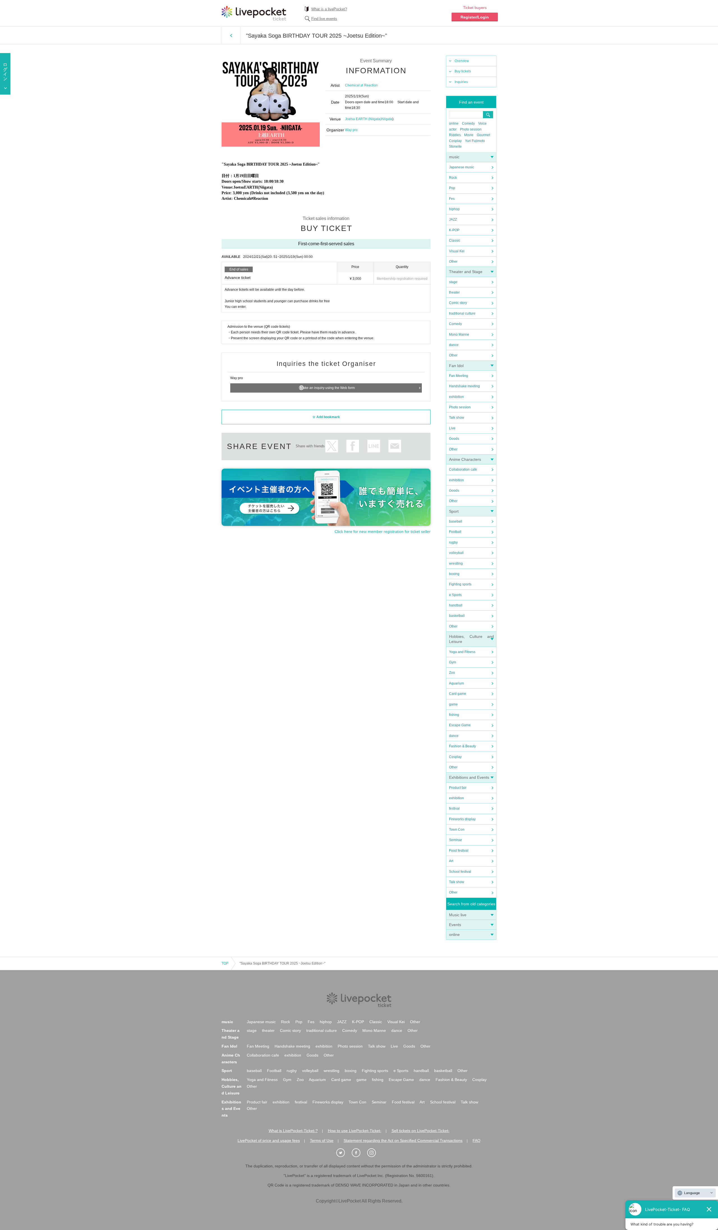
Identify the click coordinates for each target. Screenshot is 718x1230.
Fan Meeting (458, 376)
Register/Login (475, 17)
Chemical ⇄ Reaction (361, 85)
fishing (454, 715)
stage (453, 282)
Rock (453, 178)
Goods (454, 439)
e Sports (455, 595)
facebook (352, 446)
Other (453, 262)
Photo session (471, 129)
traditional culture (462, 313)
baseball (455, 521)
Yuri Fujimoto (475, 141)
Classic (454, 240)
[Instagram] (374, 1152)
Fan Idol (456, 365)
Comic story (458, 303)
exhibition (456, 397)
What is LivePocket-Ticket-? (293, 1130)
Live (452, 428)
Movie (468, 135)
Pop (452, 188)
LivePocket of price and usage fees (269, 1140)
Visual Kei (456, 251)
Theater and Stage (465, 271)
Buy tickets (463, 71)
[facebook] (359, 1152)
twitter (331, 446)
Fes (452, 199)
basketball (457, 616)
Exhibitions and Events (469, 777)
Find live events (324, 19)
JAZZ (453, 219)
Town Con (456, 830)
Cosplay (455, 141)
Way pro (351, 130)
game (453, 704)
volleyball (456, 553)
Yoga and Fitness (462, 652)
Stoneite (455, 146)
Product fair (457, 788)
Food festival (458, 851)
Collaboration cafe (463, 469)
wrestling (456, 563)
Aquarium (456, 683)
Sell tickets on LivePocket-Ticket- (421, 1130)
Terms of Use (321, 1140)
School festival (460, 872)
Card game (457, 694)
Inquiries (461, 82)
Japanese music (461, 167)
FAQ (476, 1140)
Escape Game (460, 725)
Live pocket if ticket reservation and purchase (254, 13)
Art (451, 861)
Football (455, 532)
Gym (452, 662)
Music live (457, 915)
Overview (462, 61)
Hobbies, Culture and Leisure (231, 1086)
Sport (454, 511)
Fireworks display (462, 819)
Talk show (456, 418)
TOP (225, 963)
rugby (453, 542)
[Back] (231, 35)
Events (455, 924)
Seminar (455, 840)
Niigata (386, 119)
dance (454, 345)
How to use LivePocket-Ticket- (354, 1130)
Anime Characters (465, 459)
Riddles (455, 135)
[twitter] (343, 1152)
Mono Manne (459, 334)
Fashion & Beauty (462, 746)
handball (455, 605)
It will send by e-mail (394, 446)
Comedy (468, 123)
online (454, 123)
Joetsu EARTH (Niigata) (363, 119)
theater (454, 292)
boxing (454, 574)
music (454, 157)
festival (454, 808)
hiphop (454, 209)
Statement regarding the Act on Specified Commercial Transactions (403, 1140)
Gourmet (483, 135)
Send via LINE (373, 446)
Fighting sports (460, 584)
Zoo (452, 673)
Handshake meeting (464, 386)
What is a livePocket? (329, 9)
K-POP (454, 230)
